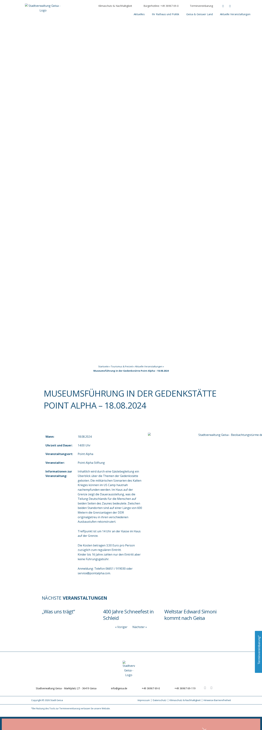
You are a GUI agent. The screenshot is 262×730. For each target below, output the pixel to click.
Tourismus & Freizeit (122, 366)
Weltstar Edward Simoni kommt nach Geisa (190, 614)
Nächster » (139, 627)
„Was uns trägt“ (58, 611)
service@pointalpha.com (94, 573)
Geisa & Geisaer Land (199, 14)
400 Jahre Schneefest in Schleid (128, 614)
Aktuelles (139, 14)
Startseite (103, 366)
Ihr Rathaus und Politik (165, 14)
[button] (244, 6)
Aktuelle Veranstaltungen (235, 14)
